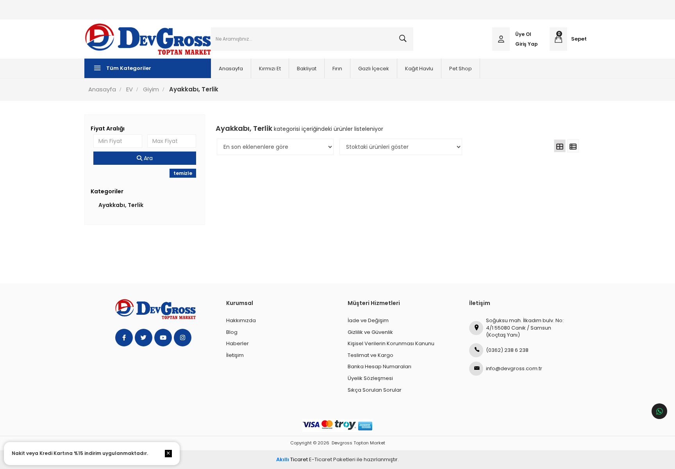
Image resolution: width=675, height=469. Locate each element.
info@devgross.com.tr (514, 368)
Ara (147, 158)
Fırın (337, 68)
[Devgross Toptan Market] (147, 39)
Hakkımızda (241, 320)
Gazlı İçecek (373, 68)
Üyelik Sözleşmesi (370, 378)
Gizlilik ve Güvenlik (370, 332)
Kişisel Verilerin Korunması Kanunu (391, 343)
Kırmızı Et (270, 68)
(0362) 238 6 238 (507, 350)
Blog (232, 332)
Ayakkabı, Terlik (120, 205)
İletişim (235, 355)
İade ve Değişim (368, 320)
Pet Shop (460, 68)
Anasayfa (231, 68)
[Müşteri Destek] (659, 411)
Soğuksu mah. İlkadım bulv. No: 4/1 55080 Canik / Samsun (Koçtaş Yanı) (525, 328)
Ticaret (292, 459)
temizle (182, 173)
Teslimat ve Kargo (370, 355)
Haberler (237, 343)
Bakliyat (306, 68)
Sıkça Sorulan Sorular (375, 390)
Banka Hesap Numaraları (379, 366)
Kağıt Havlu (419, 68)
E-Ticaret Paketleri (332, 459)
